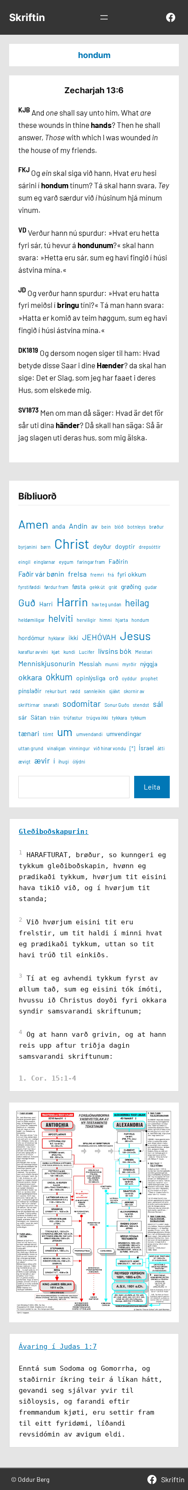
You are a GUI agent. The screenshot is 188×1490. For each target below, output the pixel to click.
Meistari (143, 652)
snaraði (51, 705)
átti (161, 748)
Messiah (90, 664)
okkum (59, 676)
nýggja (148, 664)
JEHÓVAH (99, 637)
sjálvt (114, 691)
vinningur (79, 748)
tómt (48, 734)
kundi (69, 652)
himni (105, 620)
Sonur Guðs (116, 705)
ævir (42, 760)
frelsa (77, 573)
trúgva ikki (97, 718)
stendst (141, 705)
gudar (151, 587)
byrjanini (27, 547)
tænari (28, 733)
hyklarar (56, 638)
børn (46, 547)
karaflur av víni (33, 652)
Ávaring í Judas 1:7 (58, 1346)
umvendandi (89, 734)
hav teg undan (106, 604)
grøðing (131, 586)
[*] (132, 748)
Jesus (135, 635)
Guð (27, 602)
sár (22, 717)
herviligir (86, 620)
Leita (152, 786)
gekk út (97, 587)
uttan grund (30, 748)
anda (58, 526)
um (65, 731)
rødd (75, 691)
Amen (33, 524)
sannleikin (94, 691)
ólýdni (79, 761)
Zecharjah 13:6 (94, 90)
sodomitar (82, 703)
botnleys (136, 527)
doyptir (125, 546)
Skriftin (27, 17)
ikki (73, 638)
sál (158, 704)
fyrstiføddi (29, 587)
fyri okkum (131, 574)
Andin (78, 525)
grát (113, 587)
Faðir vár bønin (41, 573)
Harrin (72, 601)
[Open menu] (104, 17)
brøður (156, 527)
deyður (102, 546)
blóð (119, 527)
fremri (97, 575)
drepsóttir (150, 547)
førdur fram (56, 587)
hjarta (121, 620)
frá (111, 575)
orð (113, 678)
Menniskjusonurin (46, 663)
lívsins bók (114, 651)
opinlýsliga (90, 678)
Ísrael (146, 748)
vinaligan (56, 748)
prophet (149, 678)
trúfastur (73, 718)
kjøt (56, 652)
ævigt (24, 761)
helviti (60, 618)
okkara (30, 677)
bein (106, 527)
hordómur (31, 638)
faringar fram (91, 562)
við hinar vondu (110, 748)
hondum (140, 620)
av (94, 526)
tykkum (138, 718)
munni (112, 664)
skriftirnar (29, 705)
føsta (79, 586)
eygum (66, 562)
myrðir (129, 664)
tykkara (119, 718)
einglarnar (44, 562)
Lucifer (86, 652)
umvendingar (123, 733)
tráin (55, 718)
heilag (137, 602)
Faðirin (118, 561)
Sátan (38, 717)
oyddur (129, 678)
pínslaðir (30, 691)
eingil (24, 562)
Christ (71, 543)
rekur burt (56, 691)
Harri (46, 604)
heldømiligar (31, 620)
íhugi (63, 761)
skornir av (134, 691)
